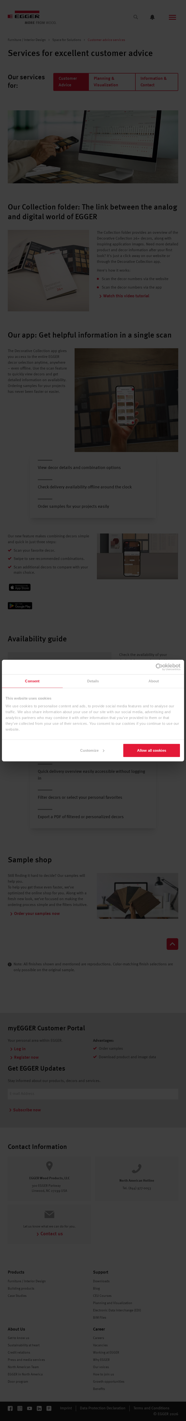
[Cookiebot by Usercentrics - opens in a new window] (159, 667)
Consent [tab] (32, 681)
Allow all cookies (151, 750)
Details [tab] (93, 681)
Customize (89, 750)
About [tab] (153, 681)
